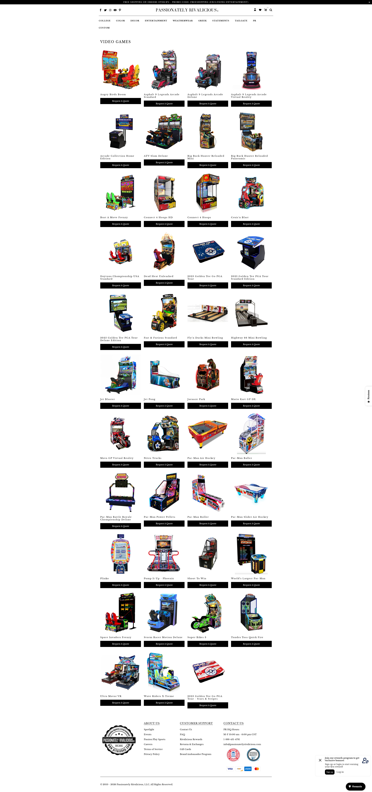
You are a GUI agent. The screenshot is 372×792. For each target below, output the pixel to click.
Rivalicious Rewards (191, 739)
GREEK (202, 20)
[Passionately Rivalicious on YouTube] (115, 10)
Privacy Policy (152, 754)
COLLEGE (105, 20)
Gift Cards (185, 749)
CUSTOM (104, 28)
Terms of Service (153, 749)
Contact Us (186, 729)
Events (147, 734)
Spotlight (149, 729)
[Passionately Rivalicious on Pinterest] (120, 10)
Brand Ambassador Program (195, 754)
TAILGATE (241, 20)
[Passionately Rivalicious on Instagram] (110, 10)
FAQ (182, 734)
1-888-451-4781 (231, 739)
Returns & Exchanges (192, 744)
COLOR (120, 20)
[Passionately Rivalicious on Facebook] (100, 10)
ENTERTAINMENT (156, 20)
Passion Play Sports (154, 739)
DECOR (134, 20)
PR (254, 20)
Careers (148, 744)
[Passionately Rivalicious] (186, 10)
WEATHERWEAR (183, 20)
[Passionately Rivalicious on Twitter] (105, 10)
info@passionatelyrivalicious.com (242, 744)
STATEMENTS (220, 20)
